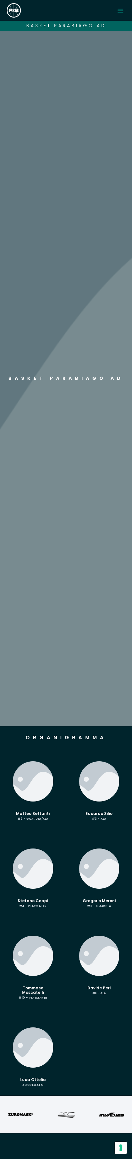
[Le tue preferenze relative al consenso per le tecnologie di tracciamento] (121, 1148)
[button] (120, 10)
